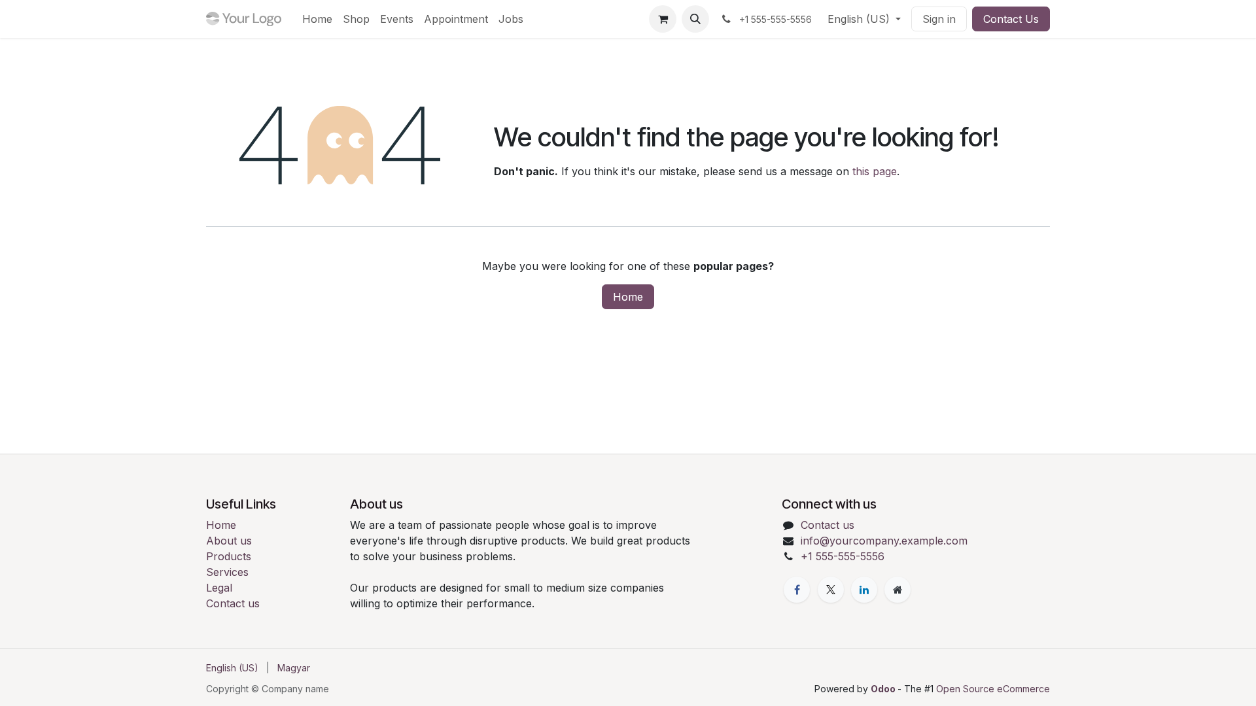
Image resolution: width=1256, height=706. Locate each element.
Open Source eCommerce (993, 688)
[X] (831, 590)
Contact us (233, 603)
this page (874, 171)
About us (229, 540)
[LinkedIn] (864, 590)
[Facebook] (797, 590)
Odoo (884, 688)
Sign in (939, 18)
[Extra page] (897, 590)
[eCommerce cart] (662, 19)
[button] (695, 19)
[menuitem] (317, 19)
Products (228, 556)
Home (628, 296)
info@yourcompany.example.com (884, 540)
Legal (219, 587)
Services (227, 572)
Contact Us (1011, 18)
